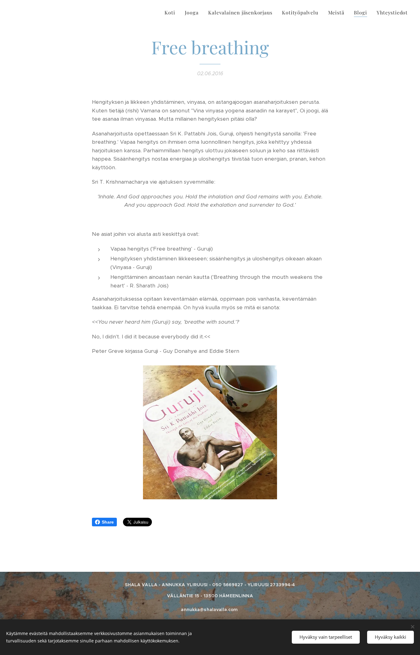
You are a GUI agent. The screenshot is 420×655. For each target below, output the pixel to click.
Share (108, 522)
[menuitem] (171, 12)
